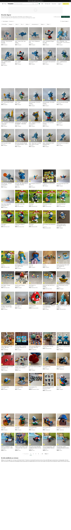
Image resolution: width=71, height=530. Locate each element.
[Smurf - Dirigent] (21, 54)
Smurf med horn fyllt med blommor (49, 61)
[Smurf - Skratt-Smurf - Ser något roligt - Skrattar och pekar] (35, 135)
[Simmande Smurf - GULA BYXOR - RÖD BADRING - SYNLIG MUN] (21, 115)
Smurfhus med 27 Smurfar (20, 285)
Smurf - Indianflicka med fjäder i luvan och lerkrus (35, 123)
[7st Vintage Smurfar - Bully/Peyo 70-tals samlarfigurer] (49, 298)
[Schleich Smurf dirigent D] (21, 216)
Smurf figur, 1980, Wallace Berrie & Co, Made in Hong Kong (21, 184)
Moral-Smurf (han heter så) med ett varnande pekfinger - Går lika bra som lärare (21, 144)
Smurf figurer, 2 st (32, 285)
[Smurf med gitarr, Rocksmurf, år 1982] (35, 176)
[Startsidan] (10, 4)
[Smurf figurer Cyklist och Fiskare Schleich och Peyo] (7, 359)
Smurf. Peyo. (3, 427)
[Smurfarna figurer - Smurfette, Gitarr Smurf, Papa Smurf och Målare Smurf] (21, 338)
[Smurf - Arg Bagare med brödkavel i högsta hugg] (7, 115)
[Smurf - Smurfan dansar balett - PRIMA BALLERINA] (49, 135)
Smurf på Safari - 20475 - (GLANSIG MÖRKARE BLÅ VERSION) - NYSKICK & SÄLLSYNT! (63, 447)
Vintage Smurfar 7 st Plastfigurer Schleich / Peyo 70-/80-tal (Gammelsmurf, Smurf (21, 367)
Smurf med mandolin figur (20, 203)
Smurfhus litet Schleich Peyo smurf (63, 427)
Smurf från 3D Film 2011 (33, 61)
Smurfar (44, 264)
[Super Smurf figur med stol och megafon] (49, 277)
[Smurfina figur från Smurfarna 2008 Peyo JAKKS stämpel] (21, 257)
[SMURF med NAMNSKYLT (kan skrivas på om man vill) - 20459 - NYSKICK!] (7, 439)
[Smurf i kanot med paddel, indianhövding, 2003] (7, 196)
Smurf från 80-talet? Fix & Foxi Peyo (62, 286)
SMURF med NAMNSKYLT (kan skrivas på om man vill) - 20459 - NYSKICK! (7, 447)
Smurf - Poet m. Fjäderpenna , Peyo (34, 42)
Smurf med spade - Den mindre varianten (48, 103)
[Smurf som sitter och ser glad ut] (63, 135)
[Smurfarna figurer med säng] (49, 338)
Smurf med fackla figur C (61, 203)
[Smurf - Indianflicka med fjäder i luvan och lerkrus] (35, 115)
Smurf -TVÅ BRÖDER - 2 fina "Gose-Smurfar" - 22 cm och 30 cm (63, 42)
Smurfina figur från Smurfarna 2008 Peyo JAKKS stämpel (21, 265)
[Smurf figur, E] (7, 216)
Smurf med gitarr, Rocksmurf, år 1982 (35, 184)
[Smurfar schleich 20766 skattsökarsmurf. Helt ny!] (63, 216)
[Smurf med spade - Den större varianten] (35, 94)
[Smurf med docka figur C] (49, 196)
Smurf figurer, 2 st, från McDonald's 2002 (63, 347)
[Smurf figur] (35, 257)
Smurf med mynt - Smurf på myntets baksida (6, 184)
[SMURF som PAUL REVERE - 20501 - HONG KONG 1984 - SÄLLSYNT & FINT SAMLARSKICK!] (21, 439)
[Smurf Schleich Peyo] (49, 359)
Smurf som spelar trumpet (6, 143)
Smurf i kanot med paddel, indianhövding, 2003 (6, 204)
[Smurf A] (7, 257)
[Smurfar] (49, 257)
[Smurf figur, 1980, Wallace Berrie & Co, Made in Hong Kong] (21, 176)
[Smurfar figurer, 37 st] (35, 379)
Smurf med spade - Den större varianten (34, 103)
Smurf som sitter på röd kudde (62, 102)
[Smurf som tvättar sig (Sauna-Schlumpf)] (49, 115)
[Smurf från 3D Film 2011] (35, 54)
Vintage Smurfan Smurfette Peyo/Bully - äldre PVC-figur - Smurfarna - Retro (6, 306)
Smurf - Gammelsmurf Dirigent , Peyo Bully (48, 42)
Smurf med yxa (59, 122)
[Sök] (33, 4)
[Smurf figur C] (35, 196)
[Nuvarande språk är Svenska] (39, 4)
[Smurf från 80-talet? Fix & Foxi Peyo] (63, 277)
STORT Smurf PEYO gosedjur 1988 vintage (63, 306)
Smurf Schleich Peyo (46, 366)
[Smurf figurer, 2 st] (35, 277)
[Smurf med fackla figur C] (63, 196)
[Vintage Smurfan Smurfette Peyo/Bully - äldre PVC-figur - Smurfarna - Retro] (7, 298)
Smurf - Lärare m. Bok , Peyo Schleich (20, 42)
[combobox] (24, 4)
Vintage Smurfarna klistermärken (49, 183)
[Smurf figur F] (35, 216)
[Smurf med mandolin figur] (21, 196)
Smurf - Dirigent (18, 61)
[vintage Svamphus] (35, 298)
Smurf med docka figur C (47, 203)
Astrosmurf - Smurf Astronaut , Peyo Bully (7, 42)
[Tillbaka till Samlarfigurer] (2, 21)
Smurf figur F (31, 224)
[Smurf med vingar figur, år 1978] (63, 176)
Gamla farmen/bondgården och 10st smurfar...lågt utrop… (35, 347)
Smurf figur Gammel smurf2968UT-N (35, 367)
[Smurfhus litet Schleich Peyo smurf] (63, 420)
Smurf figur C (31, 203)
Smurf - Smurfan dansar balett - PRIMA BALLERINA (49, 144)
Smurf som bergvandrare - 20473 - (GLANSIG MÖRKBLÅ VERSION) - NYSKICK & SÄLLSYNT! (49, 447)
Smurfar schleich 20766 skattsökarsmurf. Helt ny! (61, 225)
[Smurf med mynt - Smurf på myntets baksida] (7, 176)
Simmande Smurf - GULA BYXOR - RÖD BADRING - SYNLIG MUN (21, 123)
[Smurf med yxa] (63, 115)
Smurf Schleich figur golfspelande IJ (49, 225)
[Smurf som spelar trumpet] (7, 135)
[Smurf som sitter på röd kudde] (63, 94)
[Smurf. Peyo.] (63, 379)
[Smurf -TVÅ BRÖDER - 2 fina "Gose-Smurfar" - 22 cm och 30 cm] (63, 33)
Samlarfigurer (5, 21)
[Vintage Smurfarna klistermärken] (49, 176)
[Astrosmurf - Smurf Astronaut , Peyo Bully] (7, 33)
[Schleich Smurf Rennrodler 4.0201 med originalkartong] (63, 257)
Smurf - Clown (17, 102)
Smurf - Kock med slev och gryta (7, 102)
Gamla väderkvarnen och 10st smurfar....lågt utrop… (6, 347)
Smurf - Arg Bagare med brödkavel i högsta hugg (7, 123)
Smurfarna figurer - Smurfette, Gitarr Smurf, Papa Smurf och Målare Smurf (20, 347)
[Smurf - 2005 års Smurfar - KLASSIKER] (7, 54)
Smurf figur (31, 264)
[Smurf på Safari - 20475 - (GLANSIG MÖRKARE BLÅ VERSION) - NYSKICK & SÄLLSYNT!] (63, 439)
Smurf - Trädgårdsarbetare (62, 61)
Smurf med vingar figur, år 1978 (62, 183)
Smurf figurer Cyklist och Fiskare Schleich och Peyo (7, 367)
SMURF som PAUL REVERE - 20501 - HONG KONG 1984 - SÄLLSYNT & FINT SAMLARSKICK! (21, 447)
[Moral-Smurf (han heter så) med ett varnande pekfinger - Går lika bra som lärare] (21, 135)
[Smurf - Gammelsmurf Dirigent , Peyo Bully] (49, 33)
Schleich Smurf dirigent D (19, 224)
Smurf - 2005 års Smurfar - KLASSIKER (6, 62)
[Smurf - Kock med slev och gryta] (7, 94)
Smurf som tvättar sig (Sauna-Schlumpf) (48, 123)
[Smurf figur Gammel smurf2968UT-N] (35, 359)
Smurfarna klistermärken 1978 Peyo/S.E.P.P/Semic (48, 388)
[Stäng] (70, 1)
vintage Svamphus (32, 305)
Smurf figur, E (3, 224)
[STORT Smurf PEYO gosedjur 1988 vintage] (63, 298)
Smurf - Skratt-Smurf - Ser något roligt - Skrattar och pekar (35, 144)
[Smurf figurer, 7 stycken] (7, 277)
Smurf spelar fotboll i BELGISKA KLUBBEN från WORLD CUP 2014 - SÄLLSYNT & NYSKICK (35, 447)
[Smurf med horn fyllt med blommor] (49, 54)
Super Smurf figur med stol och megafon (48, 286)
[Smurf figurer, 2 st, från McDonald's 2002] (63, 338)
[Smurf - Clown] (21, 94)
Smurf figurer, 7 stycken (5, 285)
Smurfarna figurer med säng (48, 346)
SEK (42, 3)
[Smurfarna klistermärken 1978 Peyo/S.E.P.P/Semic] (49, 379)
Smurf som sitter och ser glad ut (63, 143)
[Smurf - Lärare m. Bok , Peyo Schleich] (21, 33)
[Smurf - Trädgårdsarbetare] (63, 54)
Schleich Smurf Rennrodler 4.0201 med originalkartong (63, 265)
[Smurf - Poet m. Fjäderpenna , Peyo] (35, 33)
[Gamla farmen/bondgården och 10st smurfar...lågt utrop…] (35, 338)
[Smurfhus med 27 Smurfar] (21, 277)
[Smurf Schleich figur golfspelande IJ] (49, 216)
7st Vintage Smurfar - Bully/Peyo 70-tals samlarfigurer (49, 306)
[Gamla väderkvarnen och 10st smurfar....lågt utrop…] (7, 338)
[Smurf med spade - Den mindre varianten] (49, 94)
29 (42, 453)
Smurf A (2, 264)
